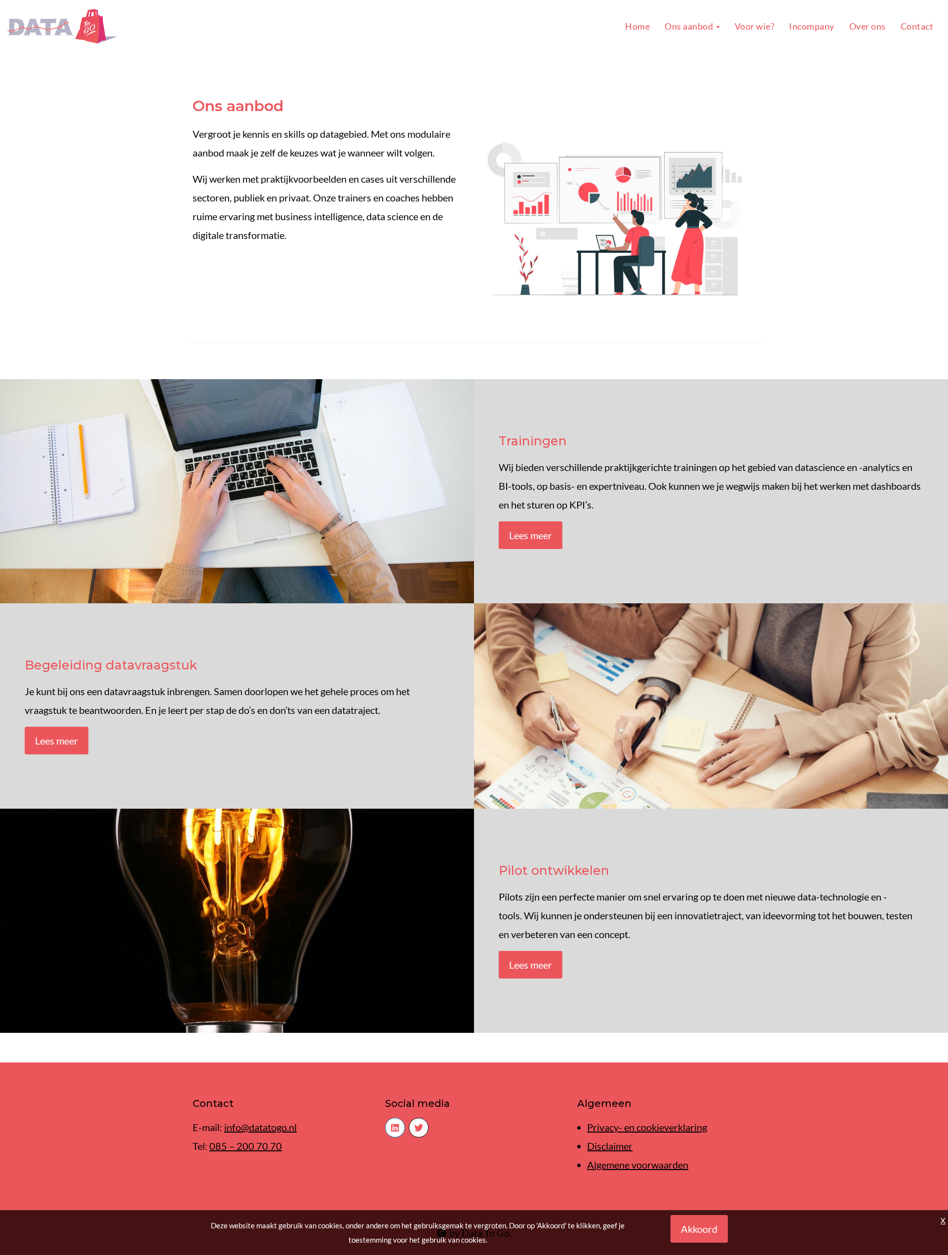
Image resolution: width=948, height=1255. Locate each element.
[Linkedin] (395, 1127)
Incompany (811, 26)
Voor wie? (755, 26)
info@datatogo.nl (260, 1127)
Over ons (867, 26)
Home (637, 26)
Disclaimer (609, 1146)
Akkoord (699, 1229)
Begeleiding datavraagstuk (111, 665)
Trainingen (533, 440)
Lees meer (530, 535)
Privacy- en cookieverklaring (647, 1127)
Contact (917, 26)
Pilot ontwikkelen (554, 870)
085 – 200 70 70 (245, 1146)
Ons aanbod (690, 26)
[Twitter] (419, 1127)
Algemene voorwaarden (637, 1165)
